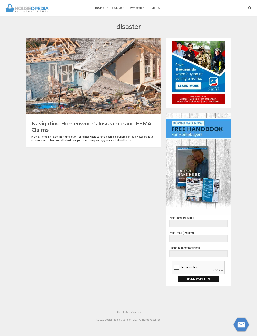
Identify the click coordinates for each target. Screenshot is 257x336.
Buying (100, 7)
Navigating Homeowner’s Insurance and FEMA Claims (91, 126)
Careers (136, 312)
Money (156, 7)
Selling (117, 7)
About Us (122, 312)
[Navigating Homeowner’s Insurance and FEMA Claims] (93, 76)
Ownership (136, 7)
